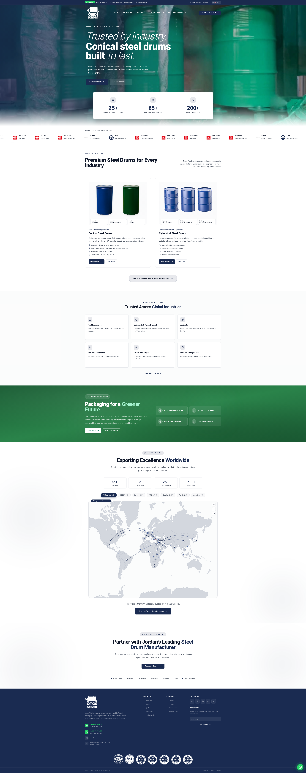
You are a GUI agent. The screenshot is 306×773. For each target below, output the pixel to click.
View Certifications (111, 430)
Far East (183, 495)
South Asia (168, 495)
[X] (213, 701)
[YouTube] (208, 701)
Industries (155, 13)
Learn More (91, 430)
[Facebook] (197, 701)
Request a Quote (209, 13)
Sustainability (179, 13)
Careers (205, 2)
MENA (124, 495)
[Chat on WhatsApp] (300, 767)
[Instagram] (203, 701)
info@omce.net (117, 2)
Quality (166, 13)
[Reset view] (214, 513)
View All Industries (152, 373)
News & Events (196, 2)
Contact (172, 704)
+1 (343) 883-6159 (97, 2)
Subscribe (204, 724)
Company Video (122, 82)
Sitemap (218, 770)
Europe (138, 495)
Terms (212, 770)
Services (141, 13)
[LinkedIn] (192, 701)
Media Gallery (142, 2)
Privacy (205, 770)
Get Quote (111, 261)
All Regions (109, 495)
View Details (94, 261)
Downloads (129, 2)
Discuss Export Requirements (151, 611)
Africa (153, 495)
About (116, 13)
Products (127, 13)
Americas (198, 495)
